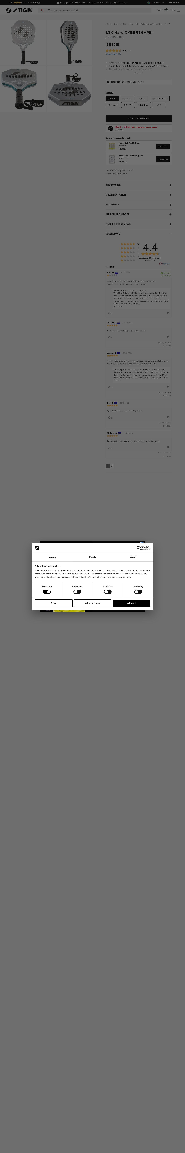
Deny (53, 603)
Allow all (131, 603)
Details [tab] (92, 557)
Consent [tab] (52, 557)
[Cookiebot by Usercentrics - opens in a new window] (138, 548)
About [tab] (133, 557)
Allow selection (92, 603)
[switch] (77, 592)
